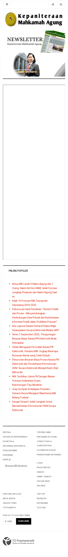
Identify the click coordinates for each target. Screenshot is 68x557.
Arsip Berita (9, 498)
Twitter (41, 494)
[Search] (61, 4)
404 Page (41, 485)
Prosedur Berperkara (14, 436)
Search (40, 472)
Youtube (41, 507)
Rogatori (7, 441)
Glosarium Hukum (46, 450)
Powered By (19, 541)
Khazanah (8, 455)
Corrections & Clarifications (44, 443)
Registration (43, 467)
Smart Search (44, 476)
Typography (9, 507)
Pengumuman (10, 450)
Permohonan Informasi (49, 454)
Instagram (42, 503)
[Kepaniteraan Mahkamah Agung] (34, 19)
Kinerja (7, 459)
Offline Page (43, 481)
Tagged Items (10, 503)
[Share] (53, 4)
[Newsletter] (35, 41)
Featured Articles (12, 494)
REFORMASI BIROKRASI (13, 445)
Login (40, 462)
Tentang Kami (44, 432)
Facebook (41, 498)
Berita (6, 432)
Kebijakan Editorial (47, 436)
